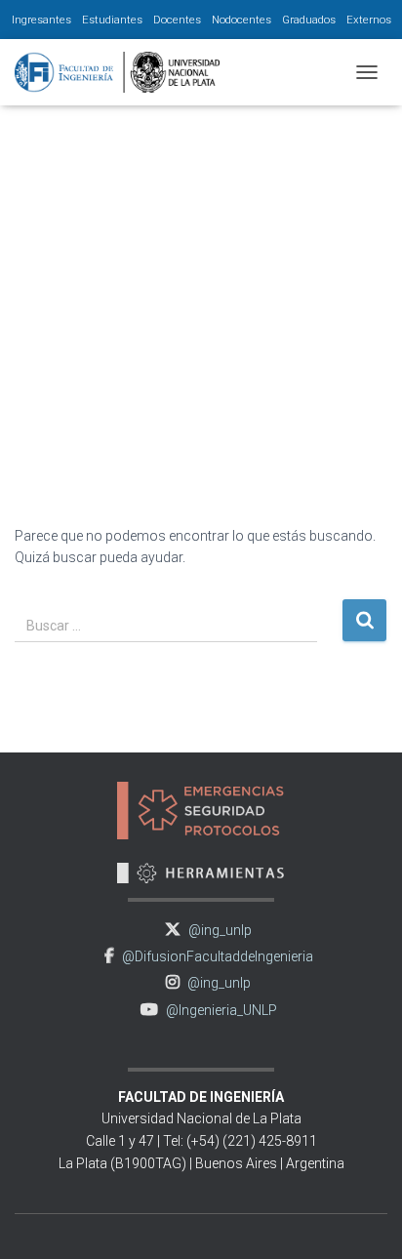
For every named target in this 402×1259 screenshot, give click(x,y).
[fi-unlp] (124, 72)
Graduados (309, 19)
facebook (109, 956)
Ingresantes (41, 19)
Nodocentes (241, 19)
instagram (172, 982)
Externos (368, 19)
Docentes (177, 19)
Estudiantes (112, 19)
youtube (149, 1009)
